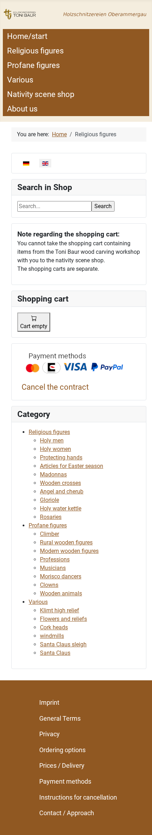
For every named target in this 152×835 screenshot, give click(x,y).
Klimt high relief (59, 610)
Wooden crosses (60, 483)
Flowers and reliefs (63, 619)
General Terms (60, 718)
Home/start (27, 36)
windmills (52, 636)
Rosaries (51, 517)
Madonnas (53, 474)
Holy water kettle (60, 508)
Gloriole (49, 500)
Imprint (49, 702)
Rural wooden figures (66, 542)
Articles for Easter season (71, 466)
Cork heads (54, 627)
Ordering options (62, 750)
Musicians (53, 568)
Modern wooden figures (69, 551)
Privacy (49, 734)
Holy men (52, 440)
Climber (49, 534)
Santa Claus (55, 653)
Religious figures (35, 50)
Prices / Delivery (61, 765)
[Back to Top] (139, 821)
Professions (55, 559)
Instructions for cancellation (78, 797)
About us (22, 108)
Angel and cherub (61, 491)
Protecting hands (61, 457)
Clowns (49, 585)
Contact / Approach (66, 813)
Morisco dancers (60, 576)
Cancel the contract (55, 387)
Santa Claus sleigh (63, 644)
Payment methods (65, 781)
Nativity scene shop (40, 94)
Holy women (55, 449)
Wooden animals (61, 593)
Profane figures (33, 65)
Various (20, 79)
